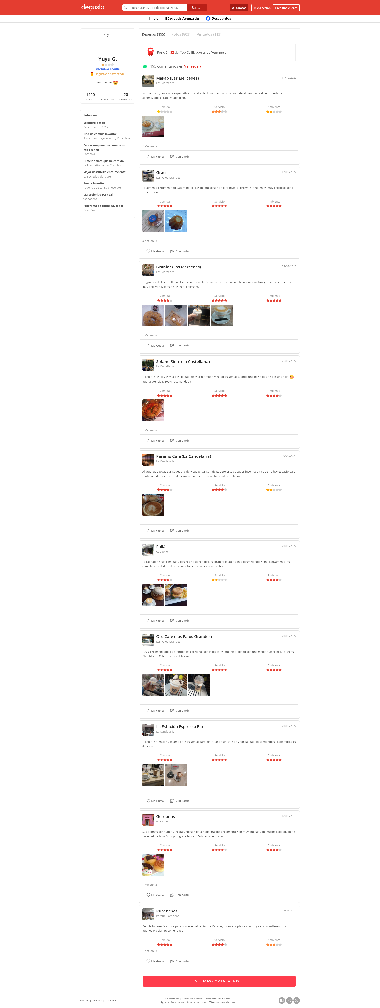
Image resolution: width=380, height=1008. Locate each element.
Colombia (97, 1000)
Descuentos (219, 18)
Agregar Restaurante (172, 1002)
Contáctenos (172, 998)
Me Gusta (157, 157)
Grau (161, 172)
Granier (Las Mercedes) (178, 267)
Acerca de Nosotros (193, 998)
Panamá (84, 1000)
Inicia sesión (262, 8)
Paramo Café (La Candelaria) (183, 456)
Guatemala (111, 1000)
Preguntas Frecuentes (218, 998)
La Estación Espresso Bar (180, 726)
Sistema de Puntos (196, 1002)
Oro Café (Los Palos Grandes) (184, 636)
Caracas (240, 8)
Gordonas (165, 816)
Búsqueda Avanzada (182, 18)
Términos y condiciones (222, 1002)
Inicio (154, 18)
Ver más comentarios (217, 981)
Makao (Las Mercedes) (177, 78)
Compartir (182, 156)
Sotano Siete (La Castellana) (183, 361)
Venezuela (192, 66)
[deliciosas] (153, 865)
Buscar (197, 7)
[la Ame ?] (153, 315)
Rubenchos (167, 911)
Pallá (161, 546)
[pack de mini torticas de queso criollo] (153, 220)
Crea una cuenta (286, 8)
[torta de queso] (176, 220)
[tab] (153, 34)
